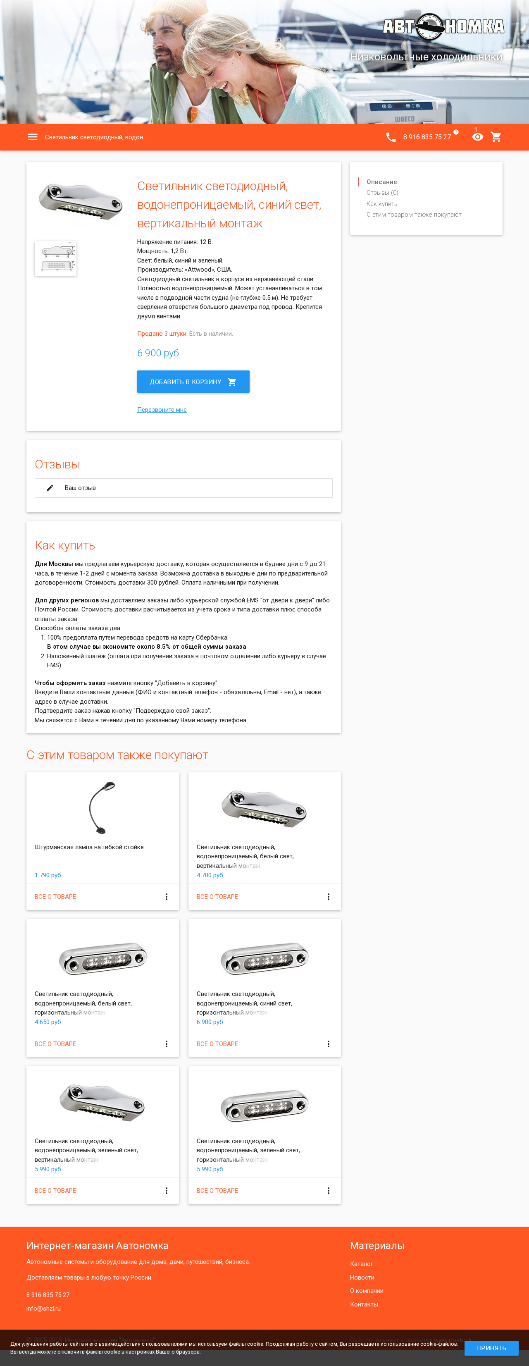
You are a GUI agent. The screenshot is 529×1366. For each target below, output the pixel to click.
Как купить (382, 204)
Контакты (364, 1304)
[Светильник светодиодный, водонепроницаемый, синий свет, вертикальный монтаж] (81, 225)
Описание (382, 182)
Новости (362, 1277)
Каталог (361, 1264)
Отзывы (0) (382, 192)
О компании (367, 1290)
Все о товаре (55, 896)
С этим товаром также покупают (414, 214)
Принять (492, 1348)
